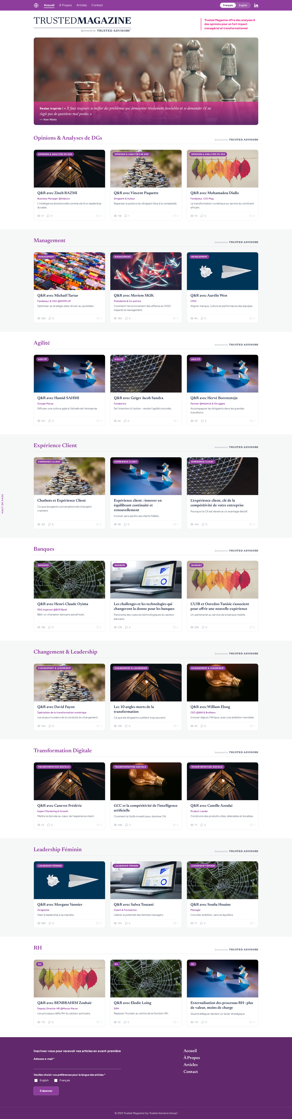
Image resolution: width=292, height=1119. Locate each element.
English (243, 5)
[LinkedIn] (256, 5)
